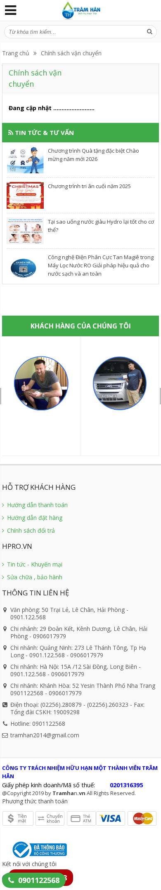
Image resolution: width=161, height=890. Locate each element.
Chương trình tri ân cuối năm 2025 (89, 186)
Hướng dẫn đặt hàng (33, 518)
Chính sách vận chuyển (71, 53)
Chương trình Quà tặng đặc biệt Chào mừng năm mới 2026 (93, 155)
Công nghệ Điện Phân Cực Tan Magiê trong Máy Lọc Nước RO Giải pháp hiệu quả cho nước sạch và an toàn (101, 265)
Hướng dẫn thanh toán (36, 505)
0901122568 (38, 880)
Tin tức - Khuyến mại (33, 564)
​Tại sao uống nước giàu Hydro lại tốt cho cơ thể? (101, 226)
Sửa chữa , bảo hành (33, 577)
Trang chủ (15, 53)
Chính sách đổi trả (30, 530)
